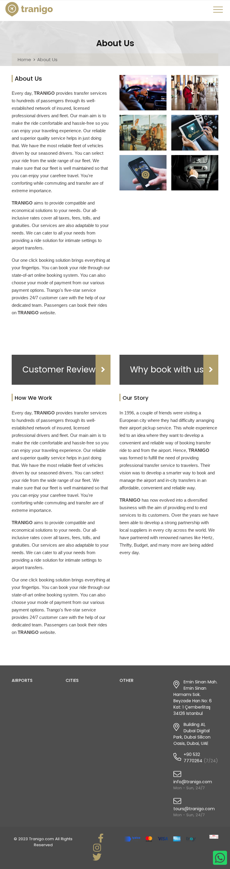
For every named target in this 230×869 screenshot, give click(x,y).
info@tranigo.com (192, 782)
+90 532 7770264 (193, 757)
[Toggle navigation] (219, 11)
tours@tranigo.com (194, 809)
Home (24, 59)
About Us (47, 59)
